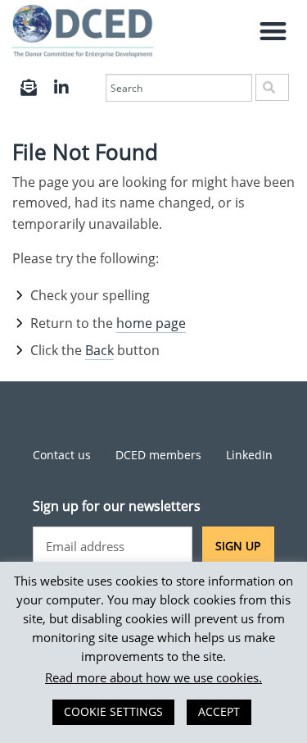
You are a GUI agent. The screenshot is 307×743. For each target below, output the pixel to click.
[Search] (272, 87)
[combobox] (179, 88)
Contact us (62, 455)
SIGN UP (237, 546)
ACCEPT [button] (219, 711)
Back (99, 350)
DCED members (158, 455)
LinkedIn (249, 455)
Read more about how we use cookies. (153, 677)
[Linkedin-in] (61, 87)
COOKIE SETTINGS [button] (113, 711)
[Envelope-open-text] (28, 87)
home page (151, 323)
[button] (274, 30)
